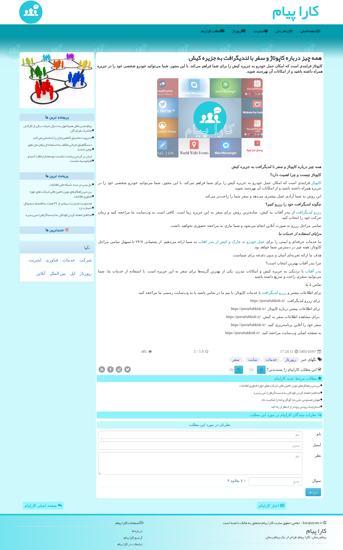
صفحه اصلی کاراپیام (41, 506)
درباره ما (137, 531)
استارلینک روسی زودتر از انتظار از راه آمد (295, 407)
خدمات (271, 360)
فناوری (52, 260)
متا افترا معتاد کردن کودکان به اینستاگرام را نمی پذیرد (286, 393)
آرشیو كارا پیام (133, 538)
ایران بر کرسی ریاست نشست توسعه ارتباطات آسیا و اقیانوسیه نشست (60, 158)
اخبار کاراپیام (269, 506)
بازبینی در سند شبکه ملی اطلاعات (70, 185)
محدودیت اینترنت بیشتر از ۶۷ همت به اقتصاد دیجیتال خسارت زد (58, 205)
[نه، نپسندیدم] (238, 370)
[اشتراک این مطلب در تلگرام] (119, 369)
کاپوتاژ (316, 183)
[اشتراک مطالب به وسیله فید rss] (102, 369)
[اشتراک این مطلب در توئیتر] (127, 369)
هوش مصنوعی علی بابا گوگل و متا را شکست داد (290, 400)
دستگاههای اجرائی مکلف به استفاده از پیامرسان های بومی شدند (60, 147)
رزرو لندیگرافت (308, 212)
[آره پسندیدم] (261, 370)
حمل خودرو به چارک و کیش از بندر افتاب (231, 242)
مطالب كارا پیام (210, 31)
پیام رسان (282, 31)
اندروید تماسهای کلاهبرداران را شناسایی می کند (62, 138)
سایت (252, 360)
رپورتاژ (236, 31)
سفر (236, 360)
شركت (85, 260)
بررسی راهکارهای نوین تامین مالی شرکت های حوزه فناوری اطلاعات (279, 386)
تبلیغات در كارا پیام (129, 544)
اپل (72, 273)
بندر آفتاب (313, 271)
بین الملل (58, 273)
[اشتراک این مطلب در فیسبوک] (110, 369)
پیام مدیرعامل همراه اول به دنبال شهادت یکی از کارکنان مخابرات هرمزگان (57, 128)
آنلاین (40, 273)
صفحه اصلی (308, 31)
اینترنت (258, 31)
